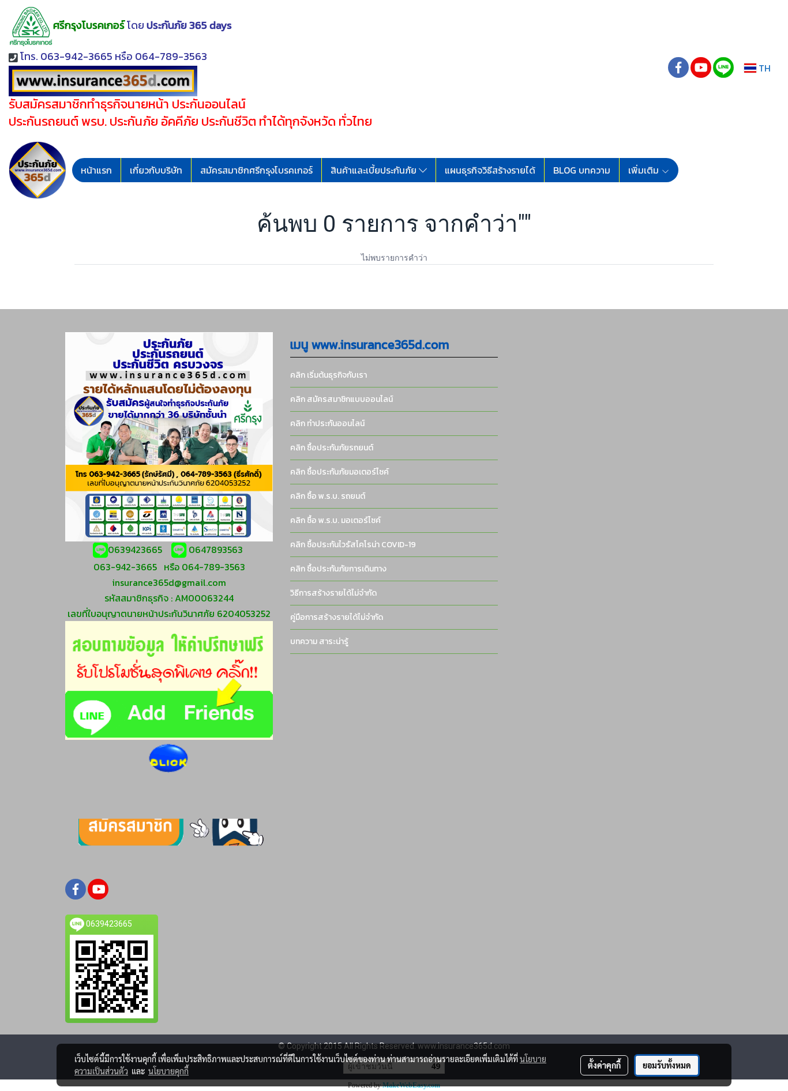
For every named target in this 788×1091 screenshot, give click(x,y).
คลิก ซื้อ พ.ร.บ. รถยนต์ (327, 496)
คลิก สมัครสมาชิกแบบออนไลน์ (341, 399)
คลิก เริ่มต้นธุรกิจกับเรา (328, 375)
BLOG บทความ (581, 170)
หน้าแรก (96, 170)
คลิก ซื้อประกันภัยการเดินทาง (338, 569)
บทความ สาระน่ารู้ (319, 641)
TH (763, 68)
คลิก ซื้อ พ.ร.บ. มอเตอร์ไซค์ (335, 520)
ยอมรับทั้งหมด (667, 1065)
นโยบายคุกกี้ (168, 1071)
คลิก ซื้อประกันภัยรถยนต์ (331, 448)
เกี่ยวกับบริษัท (156, 170)
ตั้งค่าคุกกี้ (604, 1065)
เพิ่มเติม (644, 170)
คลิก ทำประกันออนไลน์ (327, 423)
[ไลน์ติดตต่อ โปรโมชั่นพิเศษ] (169, 679)
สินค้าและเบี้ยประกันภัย (375, 170)
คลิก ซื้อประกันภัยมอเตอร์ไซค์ (339, 472)
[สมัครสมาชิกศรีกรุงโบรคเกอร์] (168, 758)
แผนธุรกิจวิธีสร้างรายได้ (490, 170)
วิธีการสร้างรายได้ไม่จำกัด (333, 593)
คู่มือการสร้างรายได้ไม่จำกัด (336, 617)
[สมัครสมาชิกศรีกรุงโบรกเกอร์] (169, 831)
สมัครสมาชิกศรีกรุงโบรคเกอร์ (256, 170)
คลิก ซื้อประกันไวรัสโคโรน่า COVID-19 (353, 545)
